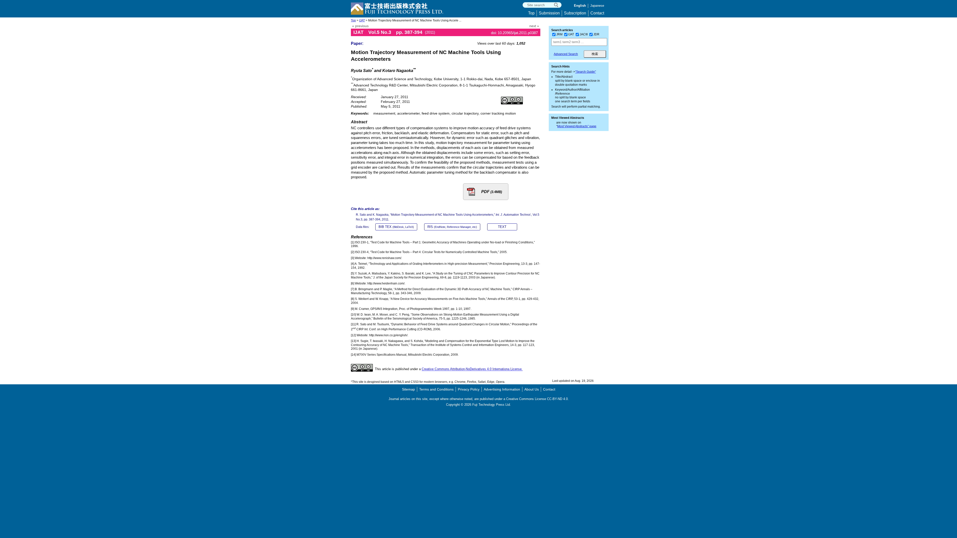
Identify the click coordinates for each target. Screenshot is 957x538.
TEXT (502, 227)
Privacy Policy (468, 389)
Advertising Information (502, 389)
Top (531, 13)
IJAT (362, 20)
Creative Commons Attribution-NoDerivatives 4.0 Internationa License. (472, 369)
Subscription (575, 13)
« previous (360, 26)
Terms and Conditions (436, 389)
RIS (452, 227)
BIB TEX (396, 227)
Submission (549, 13)
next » (534, 26)
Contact (597, 13)
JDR (596, 34)
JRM (559, 34)
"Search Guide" (585, 71)
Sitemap (408, 389)
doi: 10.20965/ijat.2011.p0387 (514, 33)
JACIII (584, 34)
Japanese (597, 5)
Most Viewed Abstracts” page (576, 126)
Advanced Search (566, 54)
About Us (531, 389)
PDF (491, 192)
